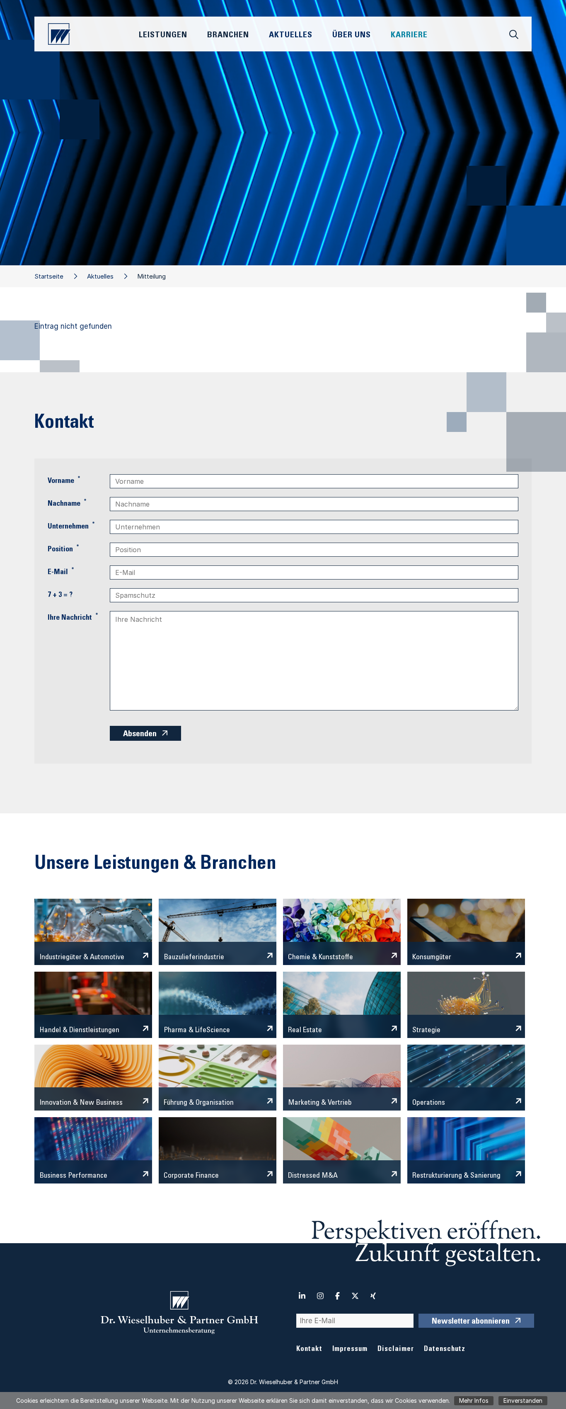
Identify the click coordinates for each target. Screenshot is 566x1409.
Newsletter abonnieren (471, 1322)
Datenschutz (444, 1349)
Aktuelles (100, 276)
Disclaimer (395, 1349)
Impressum (350, 1349)
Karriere (409, 36)
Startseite (48, 276)
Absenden (140, 734)
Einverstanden (522, 1400)
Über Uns (351, 36)
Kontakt (309, 1349)
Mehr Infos (474, 1400)
